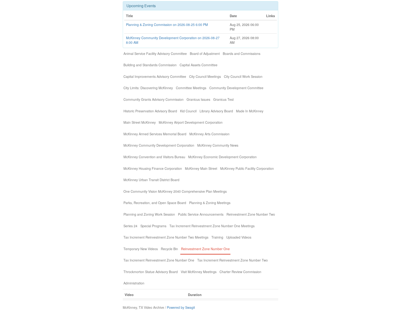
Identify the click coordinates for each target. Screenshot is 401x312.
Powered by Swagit (181, 307)
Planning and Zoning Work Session (149, 214)
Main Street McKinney (139, 122)
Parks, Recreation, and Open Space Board (154, 202)
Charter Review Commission (240, 271)
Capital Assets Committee (198, 65)
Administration (133, 283)
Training (217, 237)
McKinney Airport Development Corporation (191, 122)
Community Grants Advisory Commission (153, 99)
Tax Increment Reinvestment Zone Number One (158, 260)
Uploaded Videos (238, 237)
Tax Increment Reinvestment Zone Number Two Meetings (165, 237)
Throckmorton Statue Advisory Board (150, 271)
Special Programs (153, 226)
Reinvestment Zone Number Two (250, 214)
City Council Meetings (205, 76)
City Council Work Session (243, 76)
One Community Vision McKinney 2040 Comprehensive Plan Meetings (175, 191)
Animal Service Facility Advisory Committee (155, 53)
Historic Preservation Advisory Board (150, 111)
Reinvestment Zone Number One (205, 248)
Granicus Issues (198, 99)
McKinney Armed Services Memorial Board (154, 134)
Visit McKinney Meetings (199, 271)
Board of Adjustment (205, 53)
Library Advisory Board (216, 111)
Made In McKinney (249, 111)
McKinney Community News (217, 145)
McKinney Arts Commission (209, 134)
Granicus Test (223, 99)
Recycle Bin (169, 248)
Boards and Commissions (241, 53)
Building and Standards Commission (150, 65)
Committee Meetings (191, 87)
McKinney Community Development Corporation (158, 145)
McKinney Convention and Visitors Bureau (154, 156)
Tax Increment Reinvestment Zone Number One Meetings (212, 226)
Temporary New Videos (140, 248)
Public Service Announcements (200, 214)
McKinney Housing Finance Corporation (152, 168)
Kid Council (188, 111)
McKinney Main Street (201, 168)
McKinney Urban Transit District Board (151, 179)
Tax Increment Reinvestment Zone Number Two (232, 260)
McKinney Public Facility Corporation (247, 168)
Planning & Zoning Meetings (209, 202)
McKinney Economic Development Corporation (222, 156)
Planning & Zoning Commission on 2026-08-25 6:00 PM (167, 24)
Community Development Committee (236, 87)
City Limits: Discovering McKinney (148, 87)
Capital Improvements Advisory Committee (154, 76)
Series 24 (130, 226)
